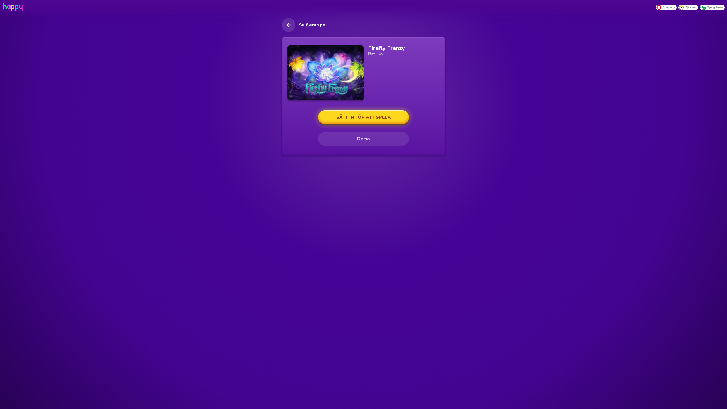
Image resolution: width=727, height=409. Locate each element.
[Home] (12, 7)
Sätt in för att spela (363, 117)
